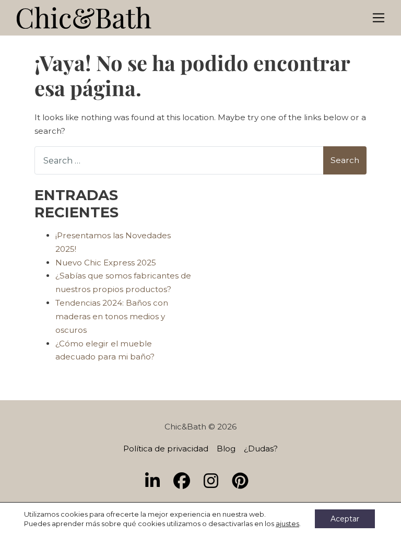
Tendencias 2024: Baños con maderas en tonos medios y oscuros (111, 316)
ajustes (287, 523)
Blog (226, 448)
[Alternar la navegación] (378, 18)
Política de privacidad (165, 448)
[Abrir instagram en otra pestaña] (215, 481)
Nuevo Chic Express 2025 (105, 263)
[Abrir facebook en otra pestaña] (185, 481)
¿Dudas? (261, 448)
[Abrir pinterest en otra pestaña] (244, 481)
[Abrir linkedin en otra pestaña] (156, 481)
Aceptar (345, 519)
